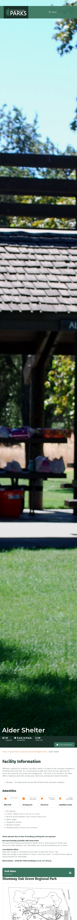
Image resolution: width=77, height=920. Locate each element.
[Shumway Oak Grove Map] (38, 912)
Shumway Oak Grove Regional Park (34, 752)
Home (4, 752)
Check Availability (65, 745)
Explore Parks (14, 752)
